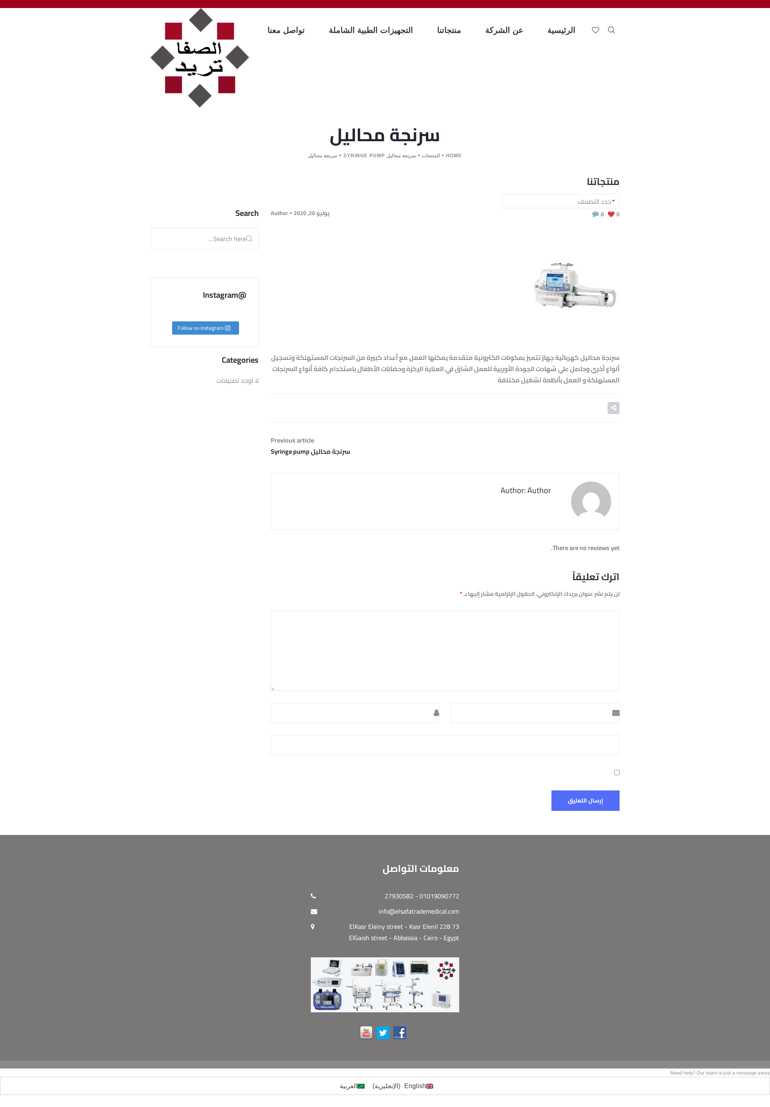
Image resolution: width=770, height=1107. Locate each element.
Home (454, 155)
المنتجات (431, 155)
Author (279, 213)
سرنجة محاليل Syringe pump (379, 155)
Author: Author (525, 490)
